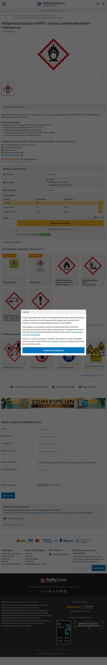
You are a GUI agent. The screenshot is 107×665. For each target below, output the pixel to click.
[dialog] (53, 332)
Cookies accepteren (53, 350)
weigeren (55, 341)
